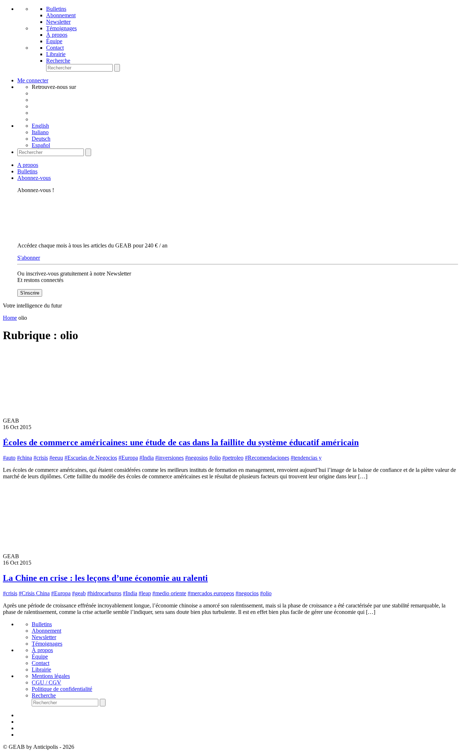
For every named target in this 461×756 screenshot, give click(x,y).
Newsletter (58, 22)
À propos (56, 35)
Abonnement (61, 15)
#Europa (128, 458)
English (40, 126)
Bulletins (56, 9)
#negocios (247, 593)
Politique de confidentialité (62, 689)
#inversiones (169, 458)
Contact (55, 48)
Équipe (54, 41)
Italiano (40, 132)
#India (146, 458)
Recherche (58, 61)
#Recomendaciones (267, 458)
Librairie (56, 54)
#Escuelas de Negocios (90, 458)
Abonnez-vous (34, 178)
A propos (27, 165)
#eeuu (56, 458)
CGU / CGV (46, 682)
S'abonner (28, 258)
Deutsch (41, 139)
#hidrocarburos (104, 593)
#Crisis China (34, 593)
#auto (9, 458)
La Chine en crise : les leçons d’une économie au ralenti (105, 578)
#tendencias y (306, 458)
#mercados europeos (211, 593)
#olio (215, 458)
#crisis (40, 458)
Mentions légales (51, 676)
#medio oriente (169, 593)
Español (41, 145)
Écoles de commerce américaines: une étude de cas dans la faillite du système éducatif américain (181, 442)
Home (10, 318)
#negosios (196, 458)
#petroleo (232, 458)
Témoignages (61, 28)
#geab (79, 593)
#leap (145, 593)
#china (24, 458)
